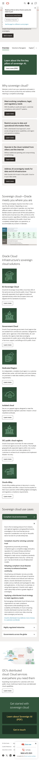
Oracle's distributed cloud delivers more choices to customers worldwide (19, 619)
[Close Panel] (34, 523)
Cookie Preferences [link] (6, 746)
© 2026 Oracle (5, 743)
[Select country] (28, 3)
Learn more (10, 114)
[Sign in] (32, 3)
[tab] (5, 48)
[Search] (25, 3)
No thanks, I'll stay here (11, 19)
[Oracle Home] (7, 3)
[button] (3, 3)
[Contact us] (36, 3)
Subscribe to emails (7, 749)
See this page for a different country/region (16, 24)
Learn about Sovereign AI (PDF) (19, 718)
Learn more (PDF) (12, 68)
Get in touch (8, 36)
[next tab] (36, 48)
